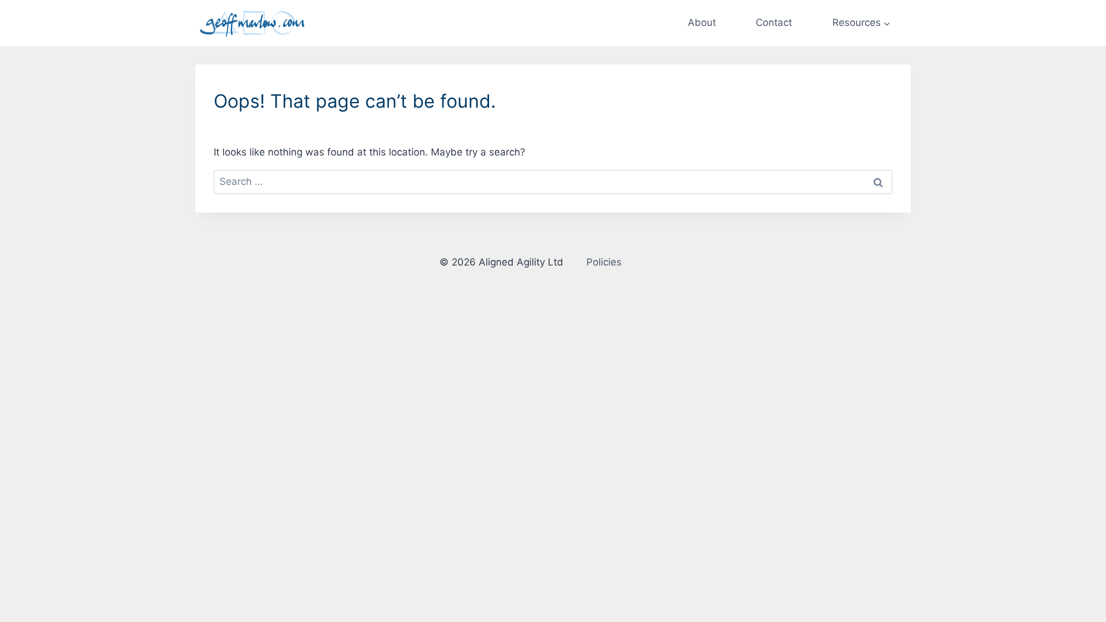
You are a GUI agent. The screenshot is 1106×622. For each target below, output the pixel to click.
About (702, 22)
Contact (774, 22)
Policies (604, 262)
